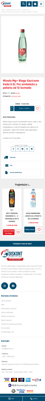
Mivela (18, 93)
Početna (3, 10)
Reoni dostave (6, 320)
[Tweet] (18, 149)
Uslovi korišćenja (16, 172)
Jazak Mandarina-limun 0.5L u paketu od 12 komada (33, 216)
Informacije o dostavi (8, 308)
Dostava (12, 157)
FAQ (11, 165)
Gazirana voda (25, 10)
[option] (11, 212)
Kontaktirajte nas (7, 332)
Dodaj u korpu (24, 108)
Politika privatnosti (8, 316)
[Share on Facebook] (13, 149)
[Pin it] (22, 149)
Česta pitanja (6, 301)
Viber (12, 398)
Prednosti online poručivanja (11, 324)
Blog (2, 304)
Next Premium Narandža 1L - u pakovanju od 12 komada (12, 217)
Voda (19, 10)
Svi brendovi (5, 328)
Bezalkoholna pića (11, 10)
